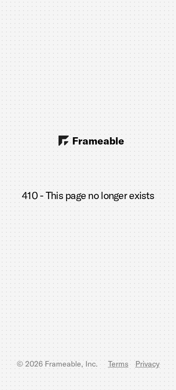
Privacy (147, 364)
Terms (118, 364)
